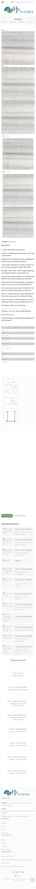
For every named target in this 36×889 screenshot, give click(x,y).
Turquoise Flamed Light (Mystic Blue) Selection (24, 617)
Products (12, 22)
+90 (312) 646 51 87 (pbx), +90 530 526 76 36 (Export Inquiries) (17, 812)
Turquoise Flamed (7, 856)
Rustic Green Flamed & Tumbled (24, 627)
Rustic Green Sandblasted (24, 636)
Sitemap (4, 843)
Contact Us (4, 846)
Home (5, 22)
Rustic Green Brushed (23, 594)
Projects (3, 829)
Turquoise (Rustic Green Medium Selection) (24, 647)
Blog (3, 826)
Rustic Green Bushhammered (24, 604)
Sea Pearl (21, 22)
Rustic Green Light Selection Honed (24, 529)
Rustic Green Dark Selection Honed (24, 540)
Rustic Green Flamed (18, 743)
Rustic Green (18, 673)
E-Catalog (4, 833)
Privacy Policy (5, 849)
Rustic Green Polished (23, 580)
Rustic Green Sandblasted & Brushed (24, 550)
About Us (4, 823)
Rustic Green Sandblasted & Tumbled (24, 569)
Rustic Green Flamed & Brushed (18, 757)
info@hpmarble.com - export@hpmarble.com (15, 816)
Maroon (18, 561)
